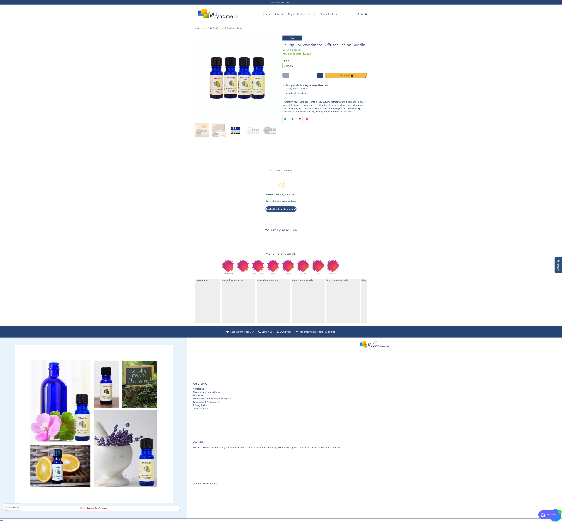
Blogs (290, 14)
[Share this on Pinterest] (300, 119)
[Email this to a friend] (307, 119)
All (203, 28)
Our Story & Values (93, 508)
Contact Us (198, 388)
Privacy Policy (200, 405)
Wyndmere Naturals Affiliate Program (212, 398)
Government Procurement (206, 401)
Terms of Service (201, 408)
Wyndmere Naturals (208, 483)
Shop (277, 14)
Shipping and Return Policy (206, 391)
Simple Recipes (328, 14)
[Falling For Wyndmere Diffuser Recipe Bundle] (237, 78)
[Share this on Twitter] (285, 119)
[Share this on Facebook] (292, 119)
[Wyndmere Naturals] (218, 14)
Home (264, 14)
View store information (296, 93)
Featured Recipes (307, 14)
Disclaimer (198, 395)
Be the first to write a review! (281, 209)
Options (286, 60)
